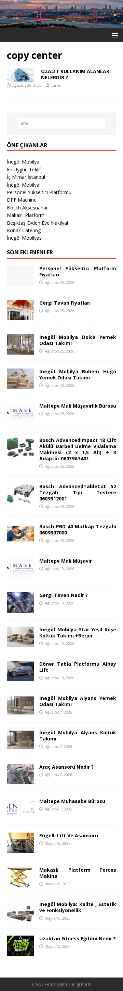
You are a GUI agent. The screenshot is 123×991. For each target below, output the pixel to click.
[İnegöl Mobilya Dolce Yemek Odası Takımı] (20, 350)
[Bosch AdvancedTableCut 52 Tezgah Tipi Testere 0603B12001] (20, 500)
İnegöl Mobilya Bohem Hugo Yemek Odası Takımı (77, 374)
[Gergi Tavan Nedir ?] (20, 608)
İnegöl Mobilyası (25, 238)
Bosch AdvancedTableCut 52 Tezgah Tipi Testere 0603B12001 (77, 492)
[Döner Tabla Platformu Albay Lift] (20, 677)
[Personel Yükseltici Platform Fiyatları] (20, 281)
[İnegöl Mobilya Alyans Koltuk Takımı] (20, 746)
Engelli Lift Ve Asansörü (68, 835)
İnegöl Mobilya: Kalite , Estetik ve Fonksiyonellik (77, 907)
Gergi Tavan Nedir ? (63, 595)
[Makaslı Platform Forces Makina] (20, 883)
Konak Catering (24, 230)
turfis (55, 85)
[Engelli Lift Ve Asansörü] (20, 849)
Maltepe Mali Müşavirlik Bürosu (77, 406)
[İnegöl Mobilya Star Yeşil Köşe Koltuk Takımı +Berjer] (20, 643)
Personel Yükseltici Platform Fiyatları (77, 271)
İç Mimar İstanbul (26, 177)
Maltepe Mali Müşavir (65, 561)
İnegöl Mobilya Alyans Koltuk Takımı (77, 735)
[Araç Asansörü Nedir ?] (20, 780)
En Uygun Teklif (24, 169)
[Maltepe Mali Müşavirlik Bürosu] (20, 419)
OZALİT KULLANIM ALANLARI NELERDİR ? (76, 74)
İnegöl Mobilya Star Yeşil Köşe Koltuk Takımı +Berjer (77, 632)
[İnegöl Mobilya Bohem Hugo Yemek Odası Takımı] (20, 384)
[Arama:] (61, 124)
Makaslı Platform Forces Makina (77, 873)
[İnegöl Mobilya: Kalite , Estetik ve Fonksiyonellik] (20, 918)
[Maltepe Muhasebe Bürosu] (20, 814)
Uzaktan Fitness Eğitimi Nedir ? (77, 938)
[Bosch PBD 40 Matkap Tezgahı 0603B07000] (20, 540)
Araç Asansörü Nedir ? (66, 767)
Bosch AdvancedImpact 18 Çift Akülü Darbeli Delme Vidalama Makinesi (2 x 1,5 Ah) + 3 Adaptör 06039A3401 (77, 449)
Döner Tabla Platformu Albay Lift (77, 667)
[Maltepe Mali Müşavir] (20, 574)
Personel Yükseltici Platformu (39, 192)
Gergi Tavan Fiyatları (65, 303)
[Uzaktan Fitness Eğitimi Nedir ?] (20, 952)
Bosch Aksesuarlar (27, 207)
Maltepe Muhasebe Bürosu (72, 801)
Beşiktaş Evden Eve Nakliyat (38, 223)
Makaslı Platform (25, 215)
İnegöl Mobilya (23, 161)
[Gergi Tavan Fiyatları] (20, 316)
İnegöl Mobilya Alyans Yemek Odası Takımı (77, 701)
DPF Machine (22, 200)
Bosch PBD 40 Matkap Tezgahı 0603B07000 (77, 529)
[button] (113, 35)
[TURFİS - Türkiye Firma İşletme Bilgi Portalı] (61, 24)
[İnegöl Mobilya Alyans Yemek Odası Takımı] (20, 711)
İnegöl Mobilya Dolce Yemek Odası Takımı (77, 340)
